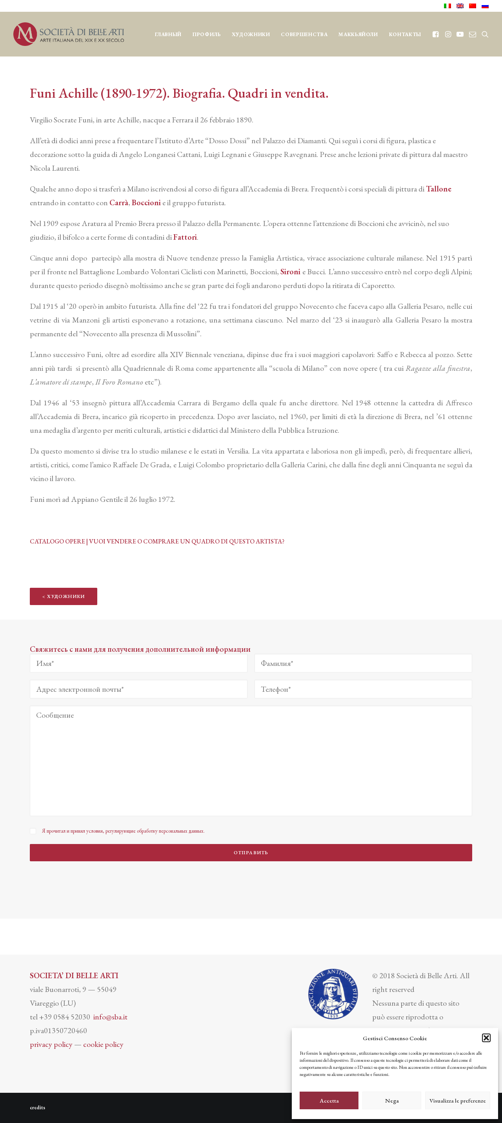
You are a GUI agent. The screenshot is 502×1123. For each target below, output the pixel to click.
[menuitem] (449, 6)
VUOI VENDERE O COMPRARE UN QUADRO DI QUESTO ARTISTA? (186, 541)
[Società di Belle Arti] (68, 34)
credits (37, 1107)
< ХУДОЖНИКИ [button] (63, 596)
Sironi (290, 271)
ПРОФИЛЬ (207, 34)
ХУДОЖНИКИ (251, 34)
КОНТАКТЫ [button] (405, 34)
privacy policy (51, 1044)
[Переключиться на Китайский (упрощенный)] (472, 6)
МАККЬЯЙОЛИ (358, 34)
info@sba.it (110, 1017)
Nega (392, 1100)
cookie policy (103, 1044)
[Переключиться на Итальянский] (449, 6)
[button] (486, 1038)
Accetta (329, 1100)
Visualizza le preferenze (457, 1100)
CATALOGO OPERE (57, 541)
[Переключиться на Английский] (460, 6)
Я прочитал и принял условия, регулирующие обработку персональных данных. (123, 831)
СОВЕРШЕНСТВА (304, 34)
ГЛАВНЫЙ (168, 34)
